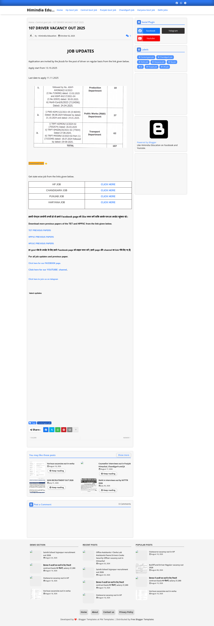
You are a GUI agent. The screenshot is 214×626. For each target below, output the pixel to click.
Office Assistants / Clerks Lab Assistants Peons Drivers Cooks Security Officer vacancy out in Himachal (110, 556)
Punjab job (152, 67)
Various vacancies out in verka (60, 463)
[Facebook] (45, 429)
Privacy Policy (126, 612)
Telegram (173, 30)
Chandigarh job (126, 10)
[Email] (69, 429)
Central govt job (89, 10)
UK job (165, 67)
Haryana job (159, 62)
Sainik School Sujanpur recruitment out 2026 (59, 554)
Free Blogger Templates (142, 619)
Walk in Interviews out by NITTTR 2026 (113, 481)
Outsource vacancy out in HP (56, 578)
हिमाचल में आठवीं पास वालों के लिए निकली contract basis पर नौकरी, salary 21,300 (59, 566)
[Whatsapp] (57, 429)
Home (60, 10)
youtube (151, 38)
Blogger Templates (88, 619)
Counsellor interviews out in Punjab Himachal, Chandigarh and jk (115, 465)
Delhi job (144, 62)
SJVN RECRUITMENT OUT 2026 (60, 480)
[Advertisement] (161, 94)
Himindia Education (45, 9)
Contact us (108, 612)
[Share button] (75, 429)
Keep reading (58, 470)
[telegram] (185, 3)
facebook (150, 30)
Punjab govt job (108, 10)
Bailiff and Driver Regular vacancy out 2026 (166, 566)
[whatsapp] (181, 3)
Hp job (173, 62)
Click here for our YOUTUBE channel (48, 269)
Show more (123, 455)
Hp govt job (72, 10)
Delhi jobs (163, 10)
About (95, 612)
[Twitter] (51, 429)
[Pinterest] (63, 429)
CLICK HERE (108, 184)
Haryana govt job (146, 10)
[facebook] (177, 3)
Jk (141, 67)
